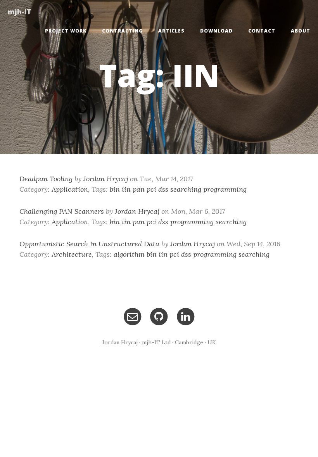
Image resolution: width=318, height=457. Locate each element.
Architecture (72, 254)
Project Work (65, 30)
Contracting (122, 30)
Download (216, 30)
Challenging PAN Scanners (61, 211)
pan (139, 189)
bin (115, 189)
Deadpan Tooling (46, 178)
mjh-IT (19, 11)
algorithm (129, 254)
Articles (171, 30)
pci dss (157, 189)
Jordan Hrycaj (105, 178)
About (300, 30)
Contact (261, 30)
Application (70, 189)
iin (126, 189)
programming (225, 189)
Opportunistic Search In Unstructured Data (89, 243)
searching (185, 189)
